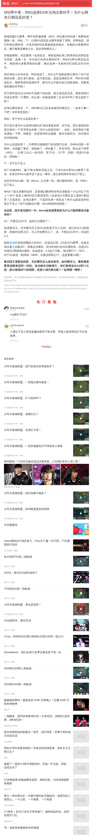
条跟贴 (46, 346)
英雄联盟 (14, 242)
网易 (6, 3)
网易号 (15, 3)
